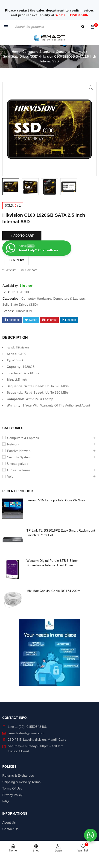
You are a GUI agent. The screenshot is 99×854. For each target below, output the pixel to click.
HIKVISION (24, 311)
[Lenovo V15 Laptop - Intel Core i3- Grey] (12, 508)
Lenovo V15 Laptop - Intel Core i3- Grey (55, 500)
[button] (90, 87)
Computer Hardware (71, 51)
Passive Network (19, 451)
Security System (19, 457)
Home (16, 51)
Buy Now (16, 260)
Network (13, 444)
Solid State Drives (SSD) (20, 56)
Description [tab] (15, 337)
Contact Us (10, 829)
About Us (9, 822)
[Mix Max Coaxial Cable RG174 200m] (12, 599)
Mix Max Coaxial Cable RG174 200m (53, 591)
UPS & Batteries (18, 470)
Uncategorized (17, 463)
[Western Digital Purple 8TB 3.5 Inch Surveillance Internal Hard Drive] (12, 569)
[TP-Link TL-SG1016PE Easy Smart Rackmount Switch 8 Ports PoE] (12, 539)
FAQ (5, 801)
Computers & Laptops (38, 51)
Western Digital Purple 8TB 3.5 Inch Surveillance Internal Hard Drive (52, 563)
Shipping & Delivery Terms (21, 782)
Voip (10, 476)
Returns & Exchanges (18, 775)
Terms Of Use (12, 788)
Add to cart (23, 235)
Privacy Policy (12, 795)
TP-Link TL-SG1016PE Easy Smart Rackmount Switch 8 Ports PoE (60, 533)
